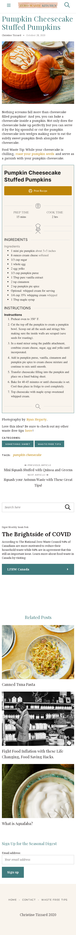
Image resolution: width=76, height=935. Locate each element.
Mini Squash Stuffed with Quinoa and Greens (38, 469)
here (28, 431)
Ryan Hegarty (36, 419)
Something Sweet (17, 444)
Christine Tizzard (11, 35)
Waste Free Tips (49, 444)
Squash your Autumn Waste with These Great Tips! (38, 482)
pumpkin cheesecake (27, 455)
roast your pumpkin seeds (35, 154)
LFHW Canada (18, 569)
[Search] (67, 5)
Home (12, 899)
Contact (29, 899)
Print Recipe (40, 191)
